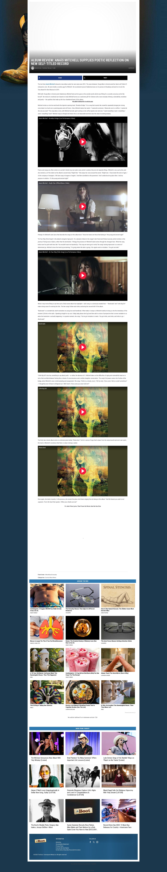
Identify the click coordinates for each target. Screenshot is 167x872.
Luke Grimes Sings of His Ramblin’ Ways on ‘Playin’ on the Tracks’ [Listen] (118, 759)
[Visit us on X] (94, 842)
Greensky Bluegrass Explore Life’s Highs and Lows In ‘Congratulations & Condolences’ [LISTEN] (81, 792)
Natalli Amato (38, 68)
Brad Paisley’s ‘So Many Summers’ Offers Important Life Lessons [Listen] (81, 759)
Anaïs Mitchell (50, 84)
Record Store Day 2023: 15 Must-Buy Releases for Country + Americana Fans (117, 826)
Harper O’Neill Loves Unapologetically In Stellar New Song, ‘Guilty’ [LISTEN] (45, 791)
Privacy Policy (59, 846)
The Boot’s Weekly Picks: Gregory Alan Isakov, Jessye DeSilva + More (45, 826)
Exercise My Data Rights (62, 848)
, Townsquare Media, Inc (49, 854)
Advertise (58, 842)
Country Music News (50, 577)
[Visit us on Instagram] (98, 842)
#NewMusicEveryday (51, 574)
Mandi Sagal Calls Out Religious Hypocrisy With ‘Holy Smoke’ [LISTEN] (118, 791)
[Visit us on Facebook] (91, 842)
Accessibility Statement (62, 844)
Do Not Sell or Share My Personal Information (68, 850)
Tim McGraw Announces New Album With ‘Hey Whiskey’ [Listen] (46, 759)
